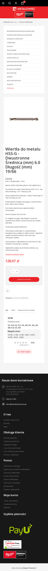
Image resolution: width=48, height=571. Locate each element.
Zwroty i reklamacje (11, 455)
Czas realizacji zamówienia (14, 451)
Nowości (10, 84)
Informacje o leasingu (12, 466)
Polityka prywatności (11, 441)
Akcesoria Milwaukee (26, 22)
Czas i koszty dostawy (12, 448)
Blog (5, 426)
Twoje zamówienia (11, 501)
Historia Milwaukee (11, 479)
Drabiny (10, 77)
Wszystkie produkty (14, 81)
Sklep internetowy (23, 568)
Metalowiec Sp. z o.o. (10, 22)
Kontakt (7, 423)
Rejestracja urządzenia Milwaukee (17, 469)
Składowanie (11, 50)
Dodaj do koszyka (24, 279)
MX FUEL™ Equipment (14, 69)
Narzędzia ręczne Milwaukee (17, 62)
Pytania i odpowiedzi (11, 489)
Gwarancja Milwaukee (12, 473)
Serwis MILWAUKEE (11, 476)
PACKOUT (10, 46)
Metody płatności (10, 438)
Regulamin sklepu (10, 444)
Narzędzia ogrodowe (15, 39)
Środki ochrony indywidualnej (18, 54)
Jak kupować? (9, 486)
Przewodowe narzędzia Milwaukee (19, 35)
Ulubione (7, 507)
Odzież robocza (13, 58)
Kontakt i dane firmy (11, 420)
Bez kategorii (11, 73)
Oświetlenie (11, 43)
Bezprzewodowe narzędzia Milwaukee (20, 31)
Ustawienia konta (10, 504)
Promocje (10, 88)
